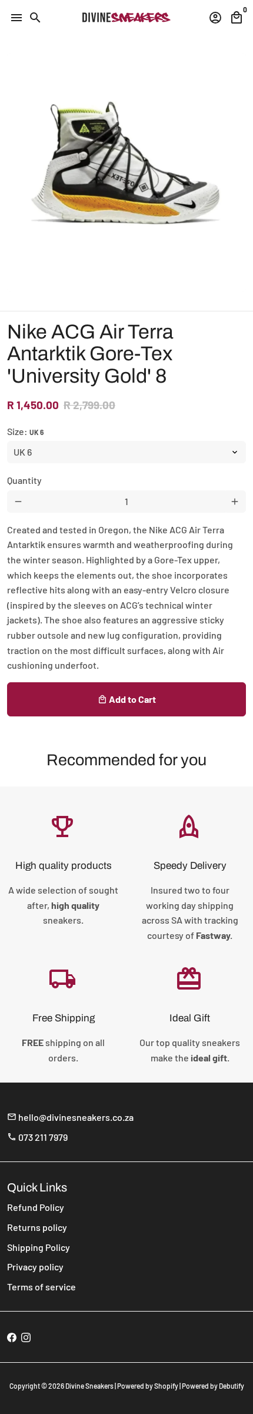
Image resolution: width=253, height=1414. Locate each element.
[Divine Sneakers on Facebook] (11, 1336)
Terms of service (41, 1286)
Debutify (231, 1386)
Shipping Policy (38, 1247)
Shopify (166, 1386)
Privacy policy (35, 1266)
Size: (25, 431)
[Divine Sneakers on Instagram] (26, 1336)
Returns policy (37, 1227)
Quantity (24, 480)
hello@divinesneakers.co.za (70, 1117)
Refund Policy (35, 1207)
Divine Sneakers (89, 1386)
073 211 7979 (37, 1137)
